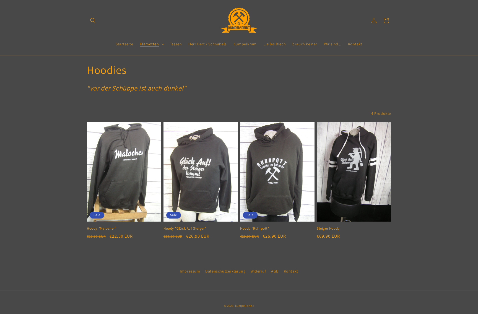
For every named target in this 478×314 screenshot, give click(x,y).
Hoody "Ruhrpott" (254, 228)
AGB (275, 271)
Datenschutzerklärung (225, 271)
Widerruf (258, 271)
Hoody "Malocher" (101, 228)
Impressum (190, 271)
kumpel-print (244, 306)
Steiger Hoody (328, 228)
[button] (93, 20)
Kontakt (291, 271)
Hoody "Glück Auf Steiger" (184, 228)
